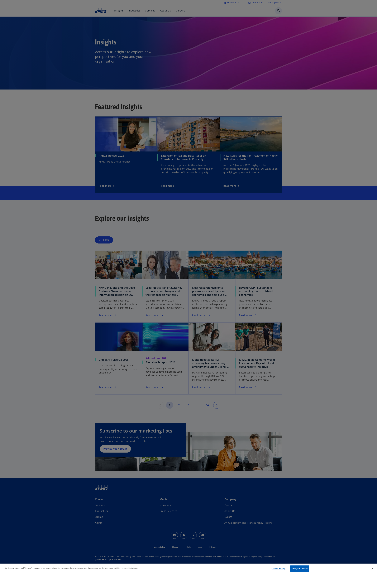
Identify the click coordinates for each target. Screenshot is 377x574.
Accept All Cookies (300, 568)
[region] (188, 569)
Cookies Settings (278, 568)
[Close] (372, 568)
